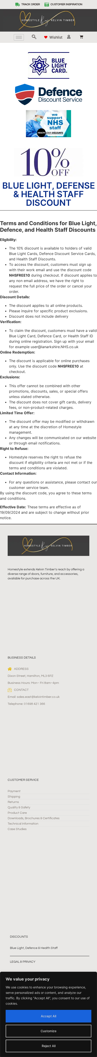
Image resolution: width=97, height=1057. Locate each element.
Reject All (48, 1046)
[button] (34, 37)
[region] (48, 1014)
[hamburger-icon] (19, 37)
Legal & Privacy (22, 961)
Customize (48, 1031)
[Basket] (79, 37)
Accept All (48, 1016)
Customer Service (23, 780)
